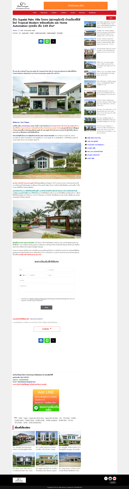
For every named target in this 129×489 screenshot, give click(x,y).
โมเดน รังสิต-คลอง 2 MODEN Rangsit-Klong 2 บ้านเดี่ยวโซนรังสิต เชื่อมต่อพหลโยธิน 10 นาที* (106, 83)
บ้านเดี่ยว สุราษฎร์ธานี (51, 33)
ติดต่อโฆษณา (92, 13)
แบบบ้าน (73, 13)
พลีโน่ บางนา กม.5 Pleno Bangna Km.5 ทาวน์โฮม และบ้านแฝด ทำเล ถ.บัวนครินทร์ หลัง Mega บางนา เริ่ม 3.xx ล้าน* (106, 64)
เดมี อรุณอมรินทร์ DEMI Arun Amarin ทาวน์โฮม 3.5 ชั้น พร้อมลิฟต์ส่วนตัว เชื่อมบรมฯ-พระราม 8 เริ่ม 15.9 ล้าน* (106, 50)
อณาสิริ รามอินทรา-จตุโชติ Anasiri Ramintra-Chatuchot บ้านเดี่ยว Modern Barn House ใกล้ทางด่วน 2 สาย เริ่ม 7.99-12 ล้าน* (106, 102)
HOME (20, 418)
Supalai (26, 418)
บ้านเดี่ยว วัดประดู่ (29, 420)
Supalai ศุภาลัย (25, 33)
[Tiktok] (110, 478)
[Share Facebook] (41, 41)
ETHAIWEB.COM (78, 487)
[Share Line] (47, 41)
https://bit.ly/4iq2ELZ (36, 319)
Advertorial (44, 13)
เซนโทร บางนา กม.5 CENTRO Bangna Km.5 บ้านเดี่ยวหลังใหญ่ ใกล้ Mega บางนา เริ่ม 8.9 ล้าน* (106, 73)
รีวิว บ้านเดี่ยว (59, 33)
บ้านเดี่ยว (63, 13)
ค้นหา (111, 18)
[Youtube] (114, 478)
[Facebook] (106, 478)
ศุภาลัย (25, 423)
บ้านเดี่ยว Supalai (19, 420)
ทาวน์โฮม (53, 13)
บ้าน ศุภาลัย (67, 418)
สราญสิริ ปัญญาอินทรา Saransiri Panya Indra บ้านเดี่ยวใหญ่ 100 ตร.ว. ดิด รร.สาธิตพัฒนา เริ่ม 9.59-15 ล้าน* (106, 92)
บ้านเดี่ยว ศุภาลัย (40, 420)
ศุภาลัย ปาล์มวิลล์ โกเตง (35, 423)
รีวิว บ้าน (70, 420)
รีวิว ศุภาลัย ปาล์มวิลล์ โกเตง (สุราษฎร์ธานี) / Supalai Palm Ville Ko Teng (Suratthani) (39, 71)
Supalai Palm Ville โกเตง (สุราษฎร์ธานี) (64, 126)
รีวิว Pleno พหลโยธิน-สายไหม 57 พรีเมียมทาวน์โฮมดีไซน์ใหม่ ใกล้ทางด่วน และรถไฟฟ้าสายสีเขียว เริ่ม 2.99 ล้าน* (106, 119)
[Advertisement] (26, 359)
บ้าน (61, 418)
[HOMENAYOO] (23, 6)
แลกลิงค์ (113, 482)
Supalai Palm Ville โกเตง (51, 418)
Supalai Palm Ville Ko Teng (36, 418)
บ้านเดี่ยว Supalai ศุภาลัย (40, 33)
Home (35, 13)
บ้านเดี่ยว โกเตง (62, 420)
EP (19, 33)
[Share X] (53, 41)
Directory (82, 13)
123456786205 (23, 380)
